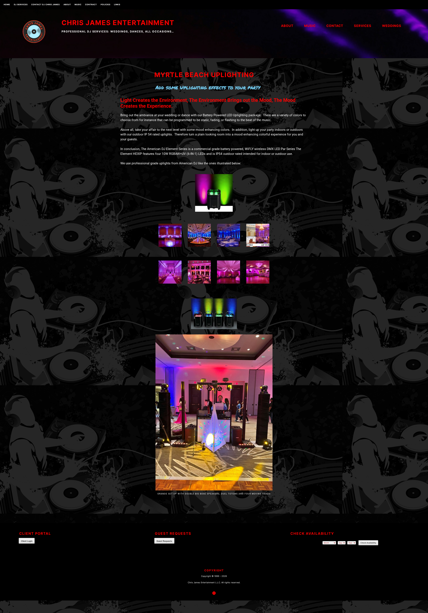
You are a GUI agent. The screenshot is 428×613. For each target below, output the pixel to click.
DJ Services (21, 5)
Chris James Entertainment (118, 23)
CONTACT (334, 26)
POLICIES (105, 5)
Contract (91, 5)
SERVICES (362, 26)
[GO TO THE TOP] (214, 593)
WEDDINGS (391, 26)
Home (7, 5)
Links (117, 5)
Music (78, 5)
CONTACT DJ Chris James (45, 5)
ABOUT (67, 5)
